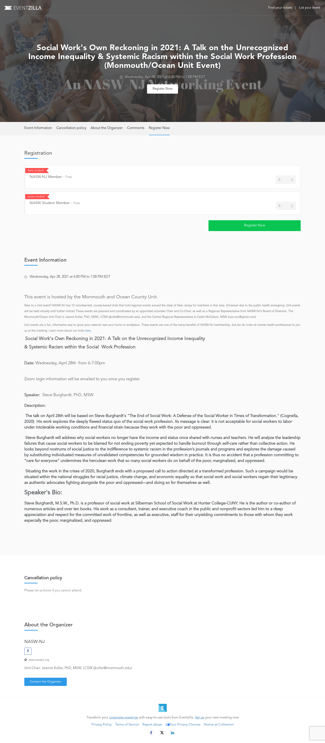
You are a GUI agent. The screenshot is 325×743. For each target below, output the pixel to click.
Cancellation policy (71, 128)
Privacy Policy (102, 724)
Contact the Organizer (45, 681)
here (88, 330)
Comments (135, 128)
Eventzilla (23, 7)
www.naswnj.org (39, 659)
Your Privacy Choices (185, 724)
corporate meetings (123, 717)
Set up (199, 717)
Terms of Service (127, 724)
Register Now (162, 89)
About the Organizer (107, 128)
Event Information (38, 128)
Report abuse (152, 724)
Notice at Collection (219, 724)
